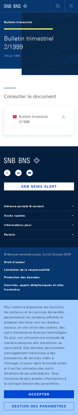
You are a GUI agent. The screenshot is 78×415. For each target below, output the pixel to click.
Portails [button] (9, 234)
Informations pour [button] (18, 225)
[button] (57, 6)
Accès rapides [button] (14, 215)
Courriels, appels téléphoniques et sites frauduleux (34, 287)
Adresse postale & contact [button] (24, 206)
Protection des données (22, 277)
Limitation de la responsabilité (27, 269)
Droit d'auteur (14, 262)
